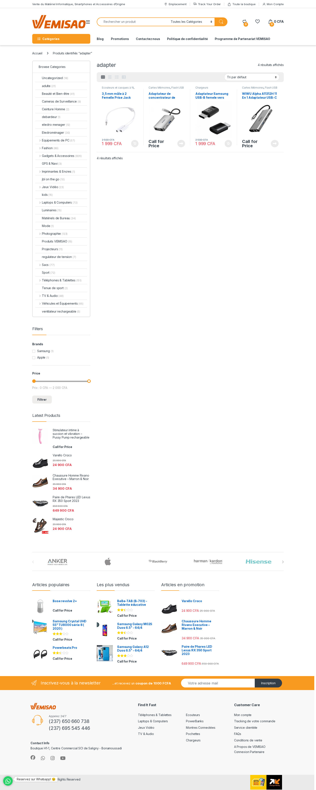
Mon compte (243, 715)
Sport (48, 272)
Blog (100, 39)
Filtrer (42, 399)
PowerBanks (195, 721)
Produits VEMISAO (57, 241)
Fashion (50, 148)
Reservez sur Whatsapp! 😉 (36, 779)
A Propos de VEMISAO (249, 747)
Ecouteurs (193, 715)
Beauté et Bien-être (58, 93)
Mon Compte (275, 4)
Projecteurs (52, 249)
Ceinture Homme (55, 109)
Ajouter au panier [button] (133, 143)
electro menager (56, 124)
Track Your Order (209, 4)
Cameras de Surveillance (61, 101)
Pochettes (193, 734)
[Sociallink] (33, 757)
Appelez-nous (178, 143)
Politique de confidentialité (187, 39)
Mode (48, 226)
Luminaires (51, 210)
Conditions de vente (248, 740)
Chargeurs (201, 87)
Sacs (48, 265)
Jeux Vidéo (53, 187)
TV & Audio (53, 296)
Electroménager (56, 132)
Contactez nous (148, 39)
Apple (41, 357)
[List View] (117, 77)
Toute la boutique (244, 4)
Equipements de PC (58, 140)
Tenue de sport (55, 288)
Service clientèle (246, 727)
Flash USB (177, 87)
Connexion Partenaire (249, 752)
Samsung (43, 351)
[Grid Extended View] (110, 77)
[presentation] (283, 561)
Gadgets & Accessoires (62, 156)
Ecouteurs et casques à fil (118, 87)
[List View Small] (124, 77)
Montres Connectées (200, 727)
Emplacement (177, 4)
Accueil (37, 53)
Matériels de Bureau (59, 218)
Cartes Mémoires (159, 87)
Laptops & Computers (59, 202)
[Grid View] (103, 77)
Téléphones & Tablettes (61, 280)
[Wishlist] (257, 22)
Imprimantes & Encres (58, 171)
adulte (48, 86)
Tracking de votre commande (254, 721)
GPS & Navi (52, 163)
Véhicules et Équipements (62, 303)
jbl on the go (53, 179)
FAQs (237, 734)
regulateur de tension (59, 257)
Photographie (54, 233)
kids (47, 194)
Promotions (119, 39)
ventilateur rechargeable (61, 311)
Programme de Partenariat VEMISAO (242, 39)
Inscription (268, 683)
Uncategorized (55, 78)
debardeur (51, 117)
